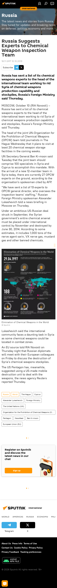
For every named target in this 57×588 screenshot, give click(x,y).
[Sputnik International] (9, 4)
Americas (18, 516)
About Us (6, 543)
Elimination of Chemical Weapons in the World (25, 322)
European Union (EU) (12, 424)
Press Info (17, 543)
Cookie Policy (21, 547)
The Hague (26, 394)
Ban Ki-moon (32, 418)
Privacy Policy (36, 547)
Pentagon (7, 418)
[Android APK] (11, 560)
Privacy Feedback (10, 552)
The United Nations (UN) (13, 406)
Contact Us (7, 547)
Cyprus (37, 394)
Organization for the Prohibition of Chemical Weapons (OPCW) (29, 412)
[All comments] (5, 583)
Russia (6, 394)
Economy (42, 516)
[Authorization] (39, 3)
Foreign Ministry (33, 400)
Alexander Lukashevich (12, 400)
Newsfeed (19, 418)
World (15, 394)
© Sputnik (6, 325)
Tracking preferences (30, 552)
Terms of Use (30, 543)
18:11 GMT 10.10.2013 (12, 61)
